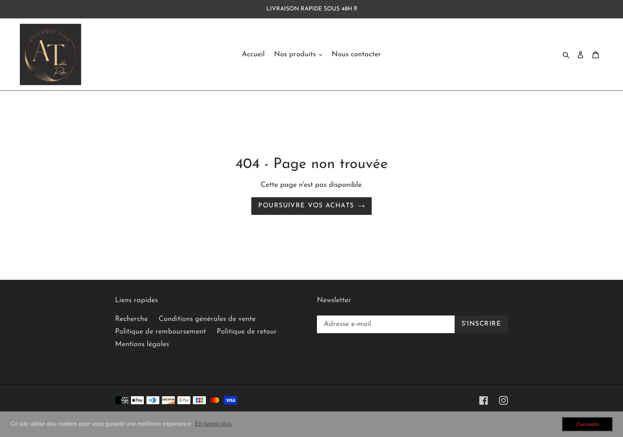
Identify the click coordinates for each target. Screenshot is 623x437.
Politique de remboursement (160, 331)
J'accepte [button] (587, 424)
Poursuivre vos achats (306, 206)
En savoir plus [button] (213, 424)
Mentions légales (142, 344)
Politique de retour (247, 331)
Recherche (131, 319)
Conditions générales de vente (207, 319)
